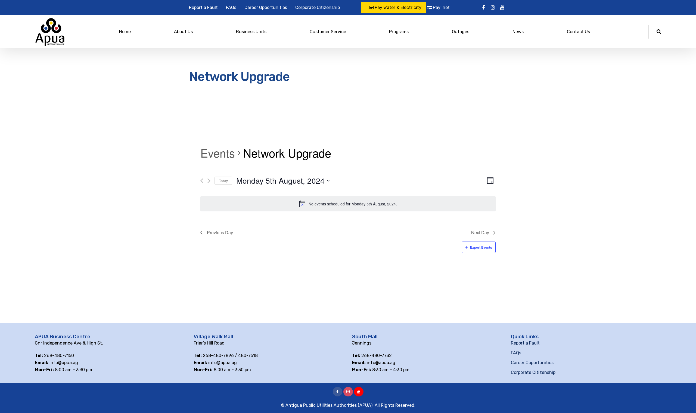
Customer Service (328, 31)
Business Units (251, 31)
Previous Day (220, 232)
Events (217, 153)
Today (223, 180)
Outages (460, 31)
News (518, 31)
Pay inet (441, 7)
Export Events (481, 247)
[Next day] (208, 180)
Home (125, 31)
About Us (183, 31)
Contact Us (578, 31)
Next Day (480, 232)
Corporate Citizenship (317, 7)
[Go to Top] (685, 400)
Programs (399, 31)
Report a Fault (203, 7)
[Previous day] (201, 180)
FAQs (231, 7)
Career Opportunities (265, 7)
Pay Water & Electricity (397, 7)
